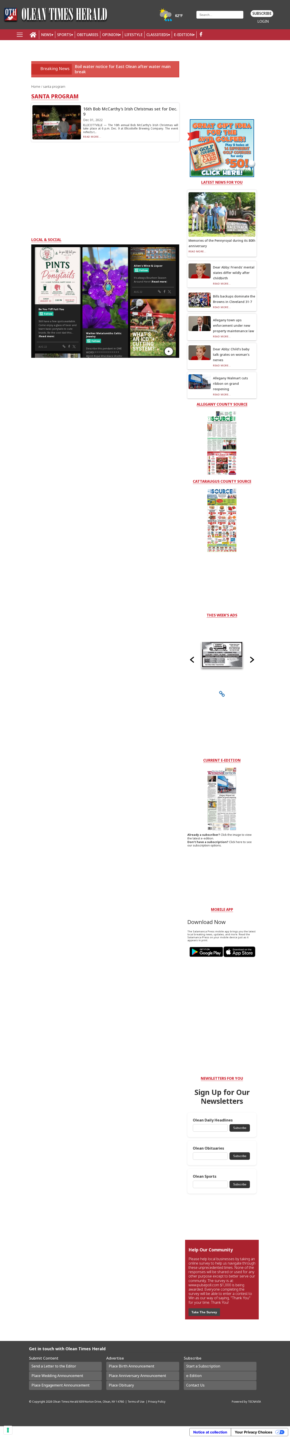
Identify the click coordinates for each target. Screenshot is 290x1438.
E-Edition (183, 34)
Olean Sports (204, 1176)
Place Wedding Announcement (57, 1375)
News (46, 34)
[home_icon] (33, 35)
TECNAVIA (254, 1401)
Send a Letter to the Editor (53, 1366)
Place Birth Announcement (131, 1366)
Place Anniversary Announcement (137, 1375)
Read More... (92, 136)
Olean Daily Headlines (213, 1120)
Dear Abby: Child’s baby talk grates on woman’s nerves (231, 354)
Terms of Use (136, 1401)
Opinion (110, 34)
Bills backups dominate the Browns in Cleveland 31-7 (234, 299)
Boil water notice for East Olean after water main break (123, 69)
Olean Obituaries (208, 1148)
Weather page (171, 17)
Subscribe (261, 13)
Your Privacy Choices (253, 1432)
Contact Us (195, 1385)
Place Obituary (121, 1385)
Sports (64, 34)
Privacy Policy (156, 1401)
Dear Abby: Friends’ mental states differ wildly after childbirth (233, 272)
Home (36, 86)
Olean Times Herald (65, 1401)
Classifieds (157, 34)
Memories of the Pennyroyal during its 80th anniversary (221, 243)
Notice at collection (210, 1432)
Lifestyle (134, 34)
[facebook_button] (201, 35)
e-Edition (194, 1375)
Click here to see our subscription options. (219, 844)
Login (263, 21)
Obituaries (87, 34)
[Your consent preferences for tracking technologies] (8, 1430)
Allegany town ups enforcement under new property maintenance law (233, 325)
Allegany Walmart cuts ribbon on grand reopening (230, 383)
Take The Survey (204, 1312)
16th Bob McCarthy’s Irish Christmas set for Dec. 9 (130, 111)
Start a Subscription (203, 1366)
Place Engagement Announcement (60, 1385)
